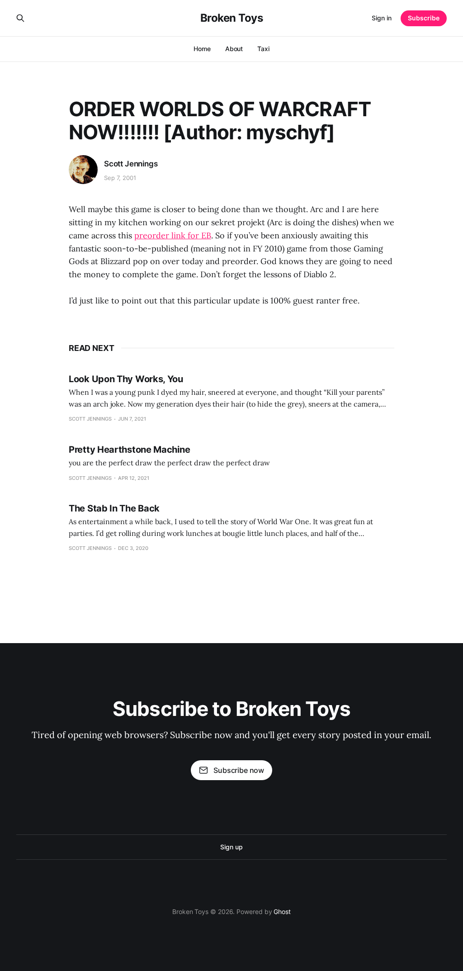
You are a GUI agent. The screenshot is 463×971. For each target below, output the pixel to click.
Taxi (263, 48)
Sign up (231, 847)
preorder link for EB (172, 235)
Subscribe (423, 18)
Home (202, 48)
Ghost (282, 911)
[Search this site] (20, 18)
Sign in (382, 18)
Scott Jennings (131, 163)
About (234, 48)
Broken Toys (231, 18)
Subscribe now (238, 770)
